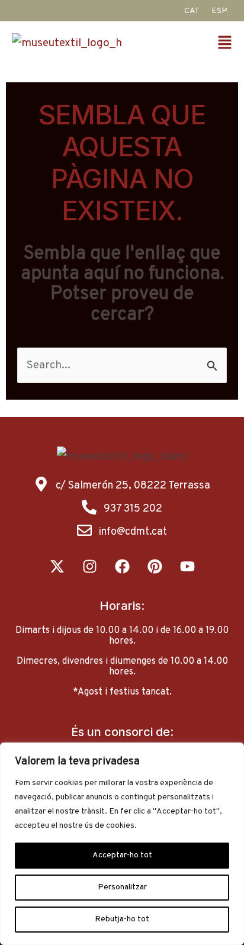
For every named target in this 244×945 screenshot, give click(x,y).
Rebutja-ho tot (122, 919)
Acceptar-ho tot (122, 855)
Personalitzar (122, 887)
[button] (226, 44)
